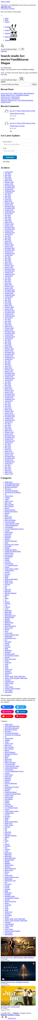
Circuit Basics (9, 527)
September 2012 (10, 461)
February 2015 (9, 411)
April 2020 (8, 304)
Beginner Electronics (11, 511)
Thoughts (8, 680)
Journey (7, 602)
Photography (9, 636)
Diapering (8, 537)
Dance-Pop (8, 534)
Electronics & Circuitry (12, 544)
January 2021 (9, 288)
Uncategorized (9, 681)
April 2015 (8, 408)
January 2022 (9, 267)
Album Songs (9, 496)
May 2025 (8, 198)
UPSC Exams (9, 683)
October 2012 (9, 460)
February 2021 (9, 286)
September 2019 (10, 316)
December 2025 (10, 185)
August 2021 (9, 276)
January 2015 (9, 413)
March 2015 (8, 409)
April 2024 (8, 220)
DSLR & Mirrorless (11, 541)
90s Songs (8, 489)
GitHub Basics (9, 570)
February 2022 (9, 265)
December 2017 (10, 352)
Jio (5, 600)
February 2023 (9, 245)
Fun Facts (8, 562)
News (6, 631)
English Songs (9, 553)
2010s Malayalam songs (12, 484)
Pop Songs (8, 641)
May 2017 (8, 364)
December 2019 (10, 310)
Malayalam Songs (10, 615)
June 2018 (8, 342)
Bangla (7, 508)
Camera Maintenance (11, 525)
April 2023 (8, 241)
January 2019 (9, 330)
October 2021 (9, 272)
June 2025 (8, 196)
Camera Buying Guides (12, 523)
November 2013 (10, 437)
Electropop (8, 546)
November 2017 (10, 354)
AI (5, 494)
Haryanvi (7, 574)
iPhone (7, 595)
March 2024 (8, 222)
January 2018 (9, 350)
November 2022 (10, 250)
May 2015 (8, 406)
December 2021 (10, 269)
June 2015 (8, 404)
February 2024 (9, 224)
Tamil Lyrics (8, 669)
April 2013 (8, 449)
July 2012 (8, 465)
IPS (6, 596)
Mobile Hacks (9, 622)
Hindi (6, 577)
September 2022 (10, 253)
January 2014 (9, 434)
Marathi (7, 619)
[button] (20, 49)
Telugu (7, 674)
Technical (8, 671)
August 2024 (9, 213)
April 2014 (8, 428)
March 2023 (8, 243)
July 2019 (8, 319)
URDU (7, 685)
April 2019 (8, 324)
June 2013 (8, 446)
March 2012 (8, 472)
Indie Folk (8, 589)
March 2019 (8, 326)
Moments (7, 624)
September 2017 (10, 357)
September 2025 (10, 191)
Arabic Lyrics (9, 501)
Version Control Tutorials (12, 688)
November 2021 (10, 271)
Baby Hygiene (9, 504)
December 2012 (10, 456)
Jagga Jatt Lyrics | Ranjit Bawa (10, 98)
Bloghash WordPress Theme (10, 1015)
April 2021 (8, 283)
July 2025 (8, 194)
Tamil (6, 664)
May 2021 (8, 281)
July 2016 (8, 382)
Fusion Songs (9, 563)
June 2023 (8, 238)
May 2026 (8, 177)
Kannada (7, 603)
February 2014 (9, 432)
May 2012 (8, 468)
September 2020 (10, 295)
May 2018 (8, 343)
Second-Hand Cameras (12, 655)
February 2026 (9, 182)
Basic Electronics (10, 510)
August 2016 (9, 380)
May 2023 (8, 239)
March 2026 (8, 180)
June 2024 (8, 217)
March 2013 (8, 451)
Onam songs (8, 633)
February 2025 (9, 203)
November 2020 (10, 291)
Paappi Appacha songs (12, 635)
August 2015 (9, 401)
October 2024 (9, 210)
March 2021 (8, 284)
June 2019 (8, 321)
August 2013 (9, 442)
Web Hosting (9, 692)
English (7, 548)
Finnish (7, 560)
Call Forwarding (10, 522)
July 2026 (8, 173)
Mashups (7, 621)
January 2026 (9, 184)
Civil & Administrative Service (14, 529)
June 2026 (8, 175)
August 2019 (9, 317)
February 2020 (9, 307)
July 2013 (8, 444)
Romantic (8, 652)
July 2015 (8, 402)
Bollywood (8, 517)
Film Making (9, 556)
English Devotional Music (13, 551)
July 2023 (8, 236)
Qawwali (7, 647)
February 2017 (9, 369)
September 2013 (10, 441)
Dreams (7, 539)
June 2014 (8, 425)
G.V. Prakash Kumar (11, 565)
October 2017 (9, 356)
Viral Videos (8, 690)
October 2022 (9, 251)
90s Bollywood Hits (11, 487)
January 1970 (9, 474)
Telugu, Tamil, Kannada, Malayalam (16, 678)
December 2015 (10, 394)
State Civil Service (10, 659)
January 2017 (9, 371)
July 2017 (8, 361)
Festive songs (9, 555)
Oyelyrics (12, 8)
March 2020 (8, 305)
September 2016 (10, 378)
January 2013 (9, 455)
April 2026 (8, 179)
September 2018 (10, 336)
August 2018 (9, 338)
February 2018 (9, 349)
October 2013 (9, 439)
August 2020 (9, 297)
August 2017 (9, 359)
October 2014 (9, 418)
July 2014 (8, 423)
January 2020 (9, 309)
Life (6, 605)
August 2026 (9, 172)
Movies (7, 629)
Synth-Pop (8, 662)
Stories (7, 661)
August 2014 (9, 422)
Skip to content (5, 1)
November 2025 (10, 187)
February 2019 (9, 328)
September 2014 (10, 420)
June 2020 (8, 300)
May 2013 (8, 448)
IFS (6, 588)
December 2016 (10, 373)
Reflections (8, 650)
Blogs (6, 515)
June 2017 (8, 363)
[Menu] (1, 15)
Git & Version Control (11, 569)
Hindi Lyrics (8, 581)
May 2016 (8, 385)
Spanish (7, 657)
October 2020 (9, 293)
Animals (7, 497)
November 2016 (10, 375)
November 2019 (10, 312)
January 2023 (9, 246)
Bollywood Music (10, 520)
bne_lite (12, 111)
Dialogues (8, 536)
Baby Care (8, 503)
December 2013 (10, 435)
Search (3, 82)
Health (7, 576)
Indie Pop (8, 591)
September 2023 (10, 232)
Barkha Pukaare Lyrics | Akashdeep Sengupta (15, 95)
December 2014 (10, 415)
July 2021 (8, 277)
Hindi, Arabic (9, 582)
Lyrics (6, 609)
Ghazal (7, 567)
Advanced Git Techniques (13, 492)
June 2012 (8, 467)
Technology (8, 673)
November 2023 (10, 229)
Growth (7, 572)
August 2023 (9, 234)
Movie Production (10, 626)
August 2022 (9, 255)
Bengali (7, 513)
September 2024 (10, 212)
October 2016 (9, 376)
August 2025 (9, 192)
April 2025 (8, 199)
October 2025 (9, 189)
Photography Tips (10, 638)
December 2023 (10, 227)
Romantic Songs (10, 654)
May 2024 (8, 218)
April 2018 (8, 345)
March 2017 (8, 368)
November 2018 (10, 333)
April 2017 (8, 366)
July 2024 (8, 215)
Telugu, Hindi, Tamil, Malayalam (15, 676)
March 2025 (8, 201)
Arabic (7, 499)
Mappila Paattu (9, 617)
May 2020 (8, 302)
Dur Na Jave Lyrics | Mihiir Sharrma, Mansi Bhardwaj (17, 93)
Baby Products (9, 506)
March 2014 (8, 430)
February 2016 (9, 390)
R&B (6, 648)
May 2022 (8, 260)
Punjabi (7, 643)
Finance (7, 558)
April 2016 (8, 387)
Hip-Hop (7, 584)
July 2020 (8, 298)
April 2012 (8, 470)
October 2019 (9, 314)
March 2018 (8, 347)
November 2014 (10, 416)
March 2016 (8, 389)
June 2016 (8, 383)
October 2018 (9, 335)
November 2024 (10, 208)
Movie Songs (9, 628)
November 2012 (10, 458)
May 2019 (8, 323)
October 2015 (9, 397)
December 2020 (10, 290)
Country (7, 530)
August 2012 (9, 463)
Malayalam (8, 610)
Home (3, 69)
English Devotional (11, 549)
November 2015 (10, 396)
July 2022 (8, 257)
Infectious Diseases (10, 593)
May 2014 (8, 427)
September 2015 (10, 399)
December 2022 (10, 248)
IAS (6, 586)
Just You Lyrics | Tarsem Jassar (10, 97)
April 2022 (8, 262)
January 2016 (9, 392)
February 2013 (9, 453)
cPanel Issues (9, 532)
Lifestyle (7, 607)
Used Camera (9, 687)
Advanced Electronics (11, 490)
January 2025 (9, 205)
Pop (6, 640)
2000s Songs (9, 482)
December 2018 (10, 331)
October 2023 (9, 231)
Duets (6, 543)
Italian (6, 598)
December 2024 (10, 206)
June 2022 (8, 258)
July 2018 (8, 340)
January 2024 (9, 225)
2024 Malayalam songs (12, 485)
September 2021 (10, 274)
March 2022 (8, 264)
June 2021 (8, 279)
